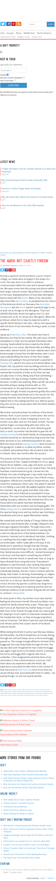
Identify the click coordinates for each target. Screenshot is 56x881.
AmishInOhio (37, 691)
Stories (42, 253)
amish (5, 689)
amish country (12, 689)
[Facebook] (8, 24)
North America (44, 33)
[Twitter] (3, 24)
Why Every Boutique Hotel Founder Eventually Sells (24, 180)
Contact (51, 878)
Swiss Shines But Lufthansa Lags (17, 810)
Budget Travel (24, 37)
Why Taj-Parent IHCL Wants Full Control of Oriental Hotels (27, 197)
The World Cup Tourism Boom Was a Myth (21, 857)
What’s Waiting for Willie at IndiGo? (18, 813)
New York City (24, 669)
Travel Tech (37, 37)
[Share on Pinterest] (10, 270)
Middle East (29, 33)
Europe (10, 33)
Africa (18, 33)
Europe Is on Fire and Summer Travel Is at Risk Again (26, 844)
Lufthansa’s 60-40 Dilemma (15, 806)
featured (27, 693)
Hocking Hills (6, 363)
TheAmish (45, 695)
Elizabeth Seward (10, 265)
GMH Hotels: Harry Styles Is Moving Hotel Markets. (25, 771)
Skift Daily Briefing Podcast (16, 820)
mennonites (46, 693)
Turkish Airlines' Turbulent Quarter (18, 803)
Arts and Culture (7, 253)
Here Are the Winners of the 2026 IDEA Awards (22, 205)
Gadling (28, 8)
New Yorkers (21, 301)
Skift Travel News (6, 80)
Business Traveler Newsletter (11, 78)
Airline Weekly (8, 794)
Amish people (12, 691)
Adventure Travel (8, 37)
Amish (25, 297)
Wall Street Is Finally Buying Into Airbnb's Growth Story (27, 825)
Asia (3, 33)
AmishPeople (15, 693)
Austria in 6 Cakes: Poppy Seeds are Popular (21, 188)
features (32, 693)
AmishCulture (29, 691)
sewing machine (8, 434)
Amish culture (21, 689)
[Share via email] (14, 270)
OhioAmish (20, 695)
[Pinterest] (13, 24)
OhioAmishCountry (29, 695)
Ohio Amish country (10, 695)
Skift (3, 765)
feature (22, 693)
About (43, 878)
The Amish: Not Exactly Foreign (24, 261)
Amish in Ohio (30, 689)
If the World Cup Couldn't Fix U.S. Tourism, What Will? (26, 841)
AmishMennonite (47, 691)
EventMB (5, 864)
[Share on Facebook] (6, 270)
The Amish (38, 695)
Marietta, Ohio (19, 334)
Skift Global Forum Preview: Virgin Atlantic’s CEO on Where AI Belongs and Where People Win (28, 779)
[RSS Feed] (18, 24)
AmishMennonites (5, 693)
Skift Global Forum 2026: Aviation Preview (21, 799)
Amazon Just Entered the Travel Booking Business (25, 854)
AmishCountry (21, 691)
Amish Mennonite (40, 689)
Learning (20, 253)
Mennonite (39, 693)
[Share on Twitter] (2, 270)
